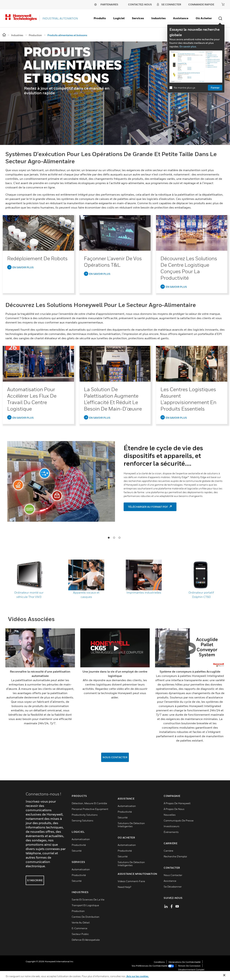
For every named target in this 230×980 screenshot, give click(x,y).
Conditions (159, 962)
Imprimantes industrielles (143, 592)
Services (138, 18)
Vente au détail (81, 922)
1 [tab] (108, 537)
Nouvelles (170, 814)
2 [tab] (114, 537)
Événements (171, 831)
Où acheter (204, 18)
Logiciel (119, 18)
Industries (158, 18)
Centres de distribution (85, 916)
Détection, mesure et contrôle (89, 803)
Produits (100, 18)
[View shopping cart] (223, 4)
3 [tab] (119, 537)
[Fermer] (224, 975)
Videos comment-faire (131, 881)
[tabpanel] (115, 477)
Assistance (180, 18)
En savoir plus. (188, 46)
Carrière (168, 850)
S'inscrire (35, 880)
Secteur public (80, 933)
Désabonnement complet (191, 969)
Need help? (124, 886)
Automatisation (81, 839)
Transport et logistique (85, 905)
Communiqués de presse (179, 820)
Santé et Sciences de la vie (88, 899)
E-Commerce (79, 928)
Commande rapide (201, 4)
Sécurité (77, 850)
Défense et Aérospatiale (86, 939)
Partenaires (109, 4)
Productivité (79, 844)
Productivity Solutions (85, 814)
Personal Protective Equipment (90, 808)
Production (78, 910)
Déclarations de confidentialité (185, 962)
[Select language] (95, 4)
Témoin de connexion (189, 965)
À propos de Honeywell (177, 803)
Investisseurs (171, 826)
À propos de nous (174, 808)
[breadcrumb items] (4, 35)
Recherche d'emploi (175, 856)
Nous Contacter (115, 757)
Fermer (215, 87)
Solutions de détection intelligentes (131, 825)
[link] (38, 233)
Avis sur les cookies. (137, 976)
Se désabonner (173, 886)
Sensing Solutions (82, 820)
